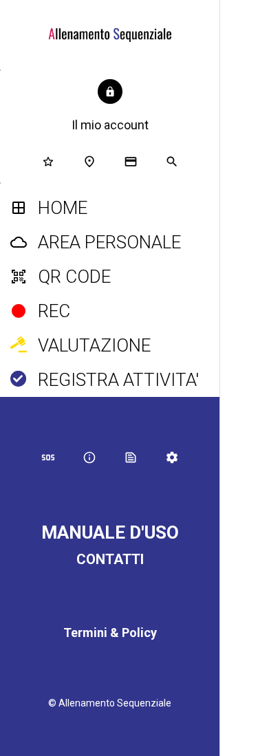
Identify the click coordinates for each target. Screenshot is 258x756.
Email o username (239, 363)
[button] (110, 106)
